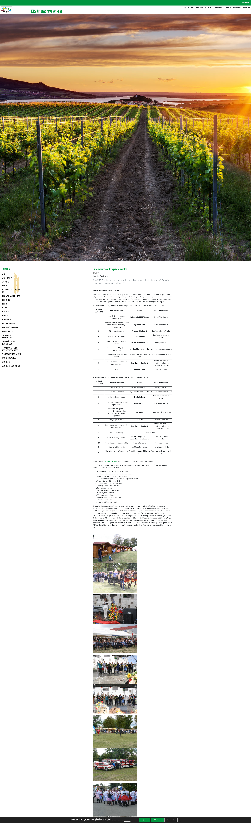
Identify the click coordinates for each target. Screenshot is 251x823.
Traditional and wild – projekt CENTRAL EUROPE (10, 349)
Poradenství (6, 319)
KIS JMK (4, 308)
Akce (3, 274)
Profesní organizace (9, 323)
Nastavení (170, 820)
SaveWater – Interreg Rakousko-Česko (9, 336)
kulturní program (110, 461)
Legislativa (6, 312)
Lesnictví (5, 315)
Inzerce (4, 304)
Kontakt (245, 3)
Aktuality (5, 282)
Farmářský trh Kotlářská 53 (11, 290)
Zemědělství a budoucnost (11, 366)
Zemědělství (6, 362)
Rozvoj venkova (7, 331)
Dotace (4, 286)
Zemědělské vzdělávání (9, 358)
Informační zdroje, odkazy (11, 296)
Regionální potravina (9, 327)
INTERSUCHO (6, 300)
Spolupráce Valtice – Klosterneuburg (9, 342)
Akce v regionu (7, 278)
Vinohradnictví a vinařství (11, 354)
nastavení (127, 821)
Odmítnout (157, 820)
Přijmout (144, 820)
